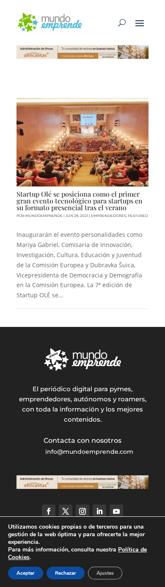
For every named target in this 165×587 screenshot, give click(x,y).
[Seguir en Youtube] (116, 511)
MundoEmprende (44, 216)
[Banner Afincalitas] (82, 56)
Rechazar (65, 573)
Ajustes (105, 573)
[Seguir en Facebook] (48, 511)
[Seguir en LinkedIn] (99, 511)
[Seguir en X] (65, 511)
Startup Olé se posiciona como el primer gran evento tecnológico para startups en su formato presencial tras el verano (79, 200)
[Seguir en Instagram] (82, 511)
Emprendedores (108, 216)
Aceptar (25, 573)
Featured (138, 216)
